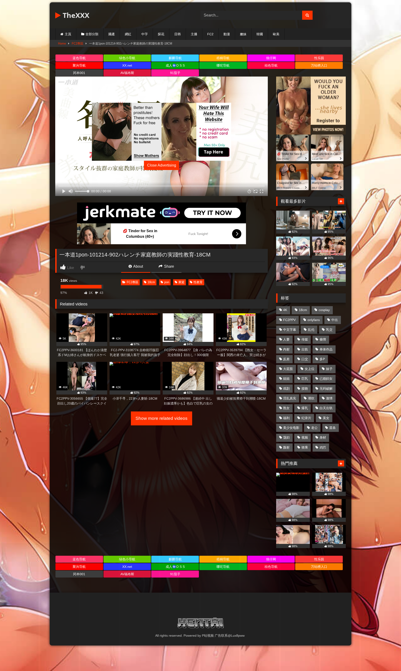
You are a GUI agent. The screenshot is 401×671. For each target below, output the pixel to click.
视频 (304, 437)
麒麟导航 (175, 58)
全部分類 (91, 34)
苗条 (332, 428)
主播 (194, 34)
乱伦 (311, 329)
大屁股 (288, 369)
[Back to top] (387, 657)
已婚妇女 (326, 378)
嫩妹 (243, 34)
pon (166, 282)
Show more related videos (162, 418)
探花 (161, 34)
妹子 (329, 369)
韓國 (259, 34)
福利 (286, 418)
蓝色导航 (79, 58)
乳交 (329, 329)
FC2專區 (77, 43)
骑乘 (304, 447)
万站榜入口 (319, 65)
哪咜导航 (223, 65)
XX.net (127, 65)
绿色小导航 (127, 58)
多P (322, 359)
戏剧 (286, 388)
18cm (151, 282)
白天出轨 (326, 408)
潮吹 (311, 398)
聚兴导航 (79, 65)
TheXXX (75, 15)
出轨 (304, 349)
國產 (111, 34)
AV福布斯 (127, 73)
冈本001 (79, 73)
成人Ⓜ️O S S (175, 65)
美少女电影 (291, 428)
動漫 (226, 34)
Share (168, 266)
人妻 (286, 339)
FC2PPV (289, 320)
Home (62, 43)
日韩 (177, 34)
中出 (334, 320)
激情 (329, 398)
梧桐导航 (223, 58)
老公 (314, 428)
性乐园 (319, 58)
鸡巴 (323, 447)
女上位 (309, 369)
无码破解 (326, 388)
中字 (144, 34)
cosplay (324, 310)
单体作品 (326, 349)
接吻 (304, 388)
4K (285, 310)
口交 (304, 359)
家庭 (181, 282)
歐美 (276, 34)
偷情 (323, 339)
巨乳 (304, 378)
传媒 (304, 339)
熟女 (286, 408)
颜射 (286, 447)
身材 (323, 437)
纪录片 (306, 418)
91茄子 (175, 73)
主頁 (68, 34)
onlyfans (313, 320)
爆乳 (304, 408)
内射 (286, 349)
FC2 (210, 34)
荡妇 (286, 437)
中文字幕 (289, 329)
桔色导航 (271, 65)
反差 (286, 359)
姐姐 (286, 378)
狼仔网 (271, 58)
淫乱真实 (289, 398)
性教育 (198, 282)
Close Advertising (161, 165)
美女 (326, 418)
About (138, 266)
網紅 (128, 34)
